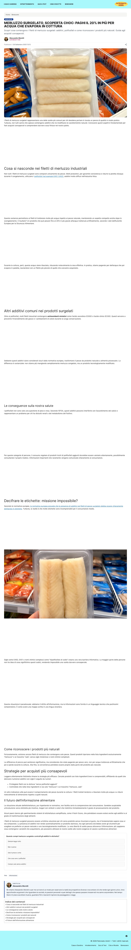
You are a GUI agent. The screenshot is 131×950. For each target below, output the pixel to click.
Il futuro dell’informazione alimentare (20, 920)
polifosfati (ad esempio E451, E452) (48, 176)
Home (8, 14)
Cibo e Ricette (55, 4)
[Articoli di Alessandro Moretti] (6, 39)
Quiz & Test (42, 4)
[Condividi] (126, 45)
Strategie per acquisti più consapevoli (20, 918)
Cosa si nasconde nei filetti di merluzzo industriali (25, 904)
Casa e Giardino (10, 4)
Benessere (69, 4)
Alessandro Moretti (16, 38)
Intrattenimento (27, 4)
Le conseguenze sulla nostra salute (19, 910)
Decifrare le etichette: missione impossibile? (23, 912)
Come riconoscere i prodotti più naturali (21, 915)
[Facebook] (126, 936)
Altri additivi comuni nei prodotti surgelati (22, 907)
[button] (65, 841)
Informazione (13, 875)
